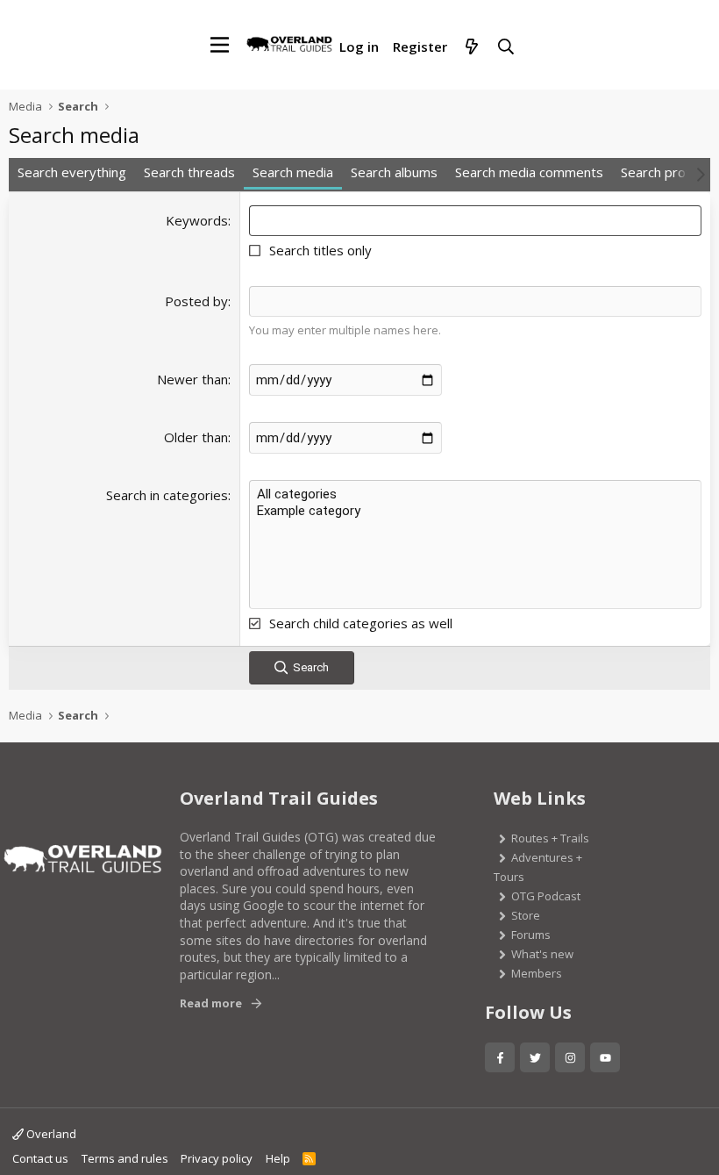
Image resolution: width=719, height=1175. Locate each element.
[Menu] (219, 44)
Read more (211, 1003)
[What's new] (471, 48)
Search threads (189, 172)
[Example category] (475, 511)
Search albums (394, 172)
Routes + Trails (550, 838)
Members (536, 973)
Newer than (192, 379)
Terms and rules (125, 1158)
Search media (293, 172)
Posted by (196, 301)
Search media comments (529, 172)
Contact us (40, 1158)
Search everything (72, 172)
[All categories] (475, 494)
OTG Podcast (545, 896)
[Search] (505, 48)
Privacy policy (217, 1158)
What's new (542, 954)
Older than (196, 437)
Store (525, 915)
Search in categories (167, 495)
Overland (50, 1134)
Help (278, 1158)
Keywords (197, 220)
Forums (531, 934)
